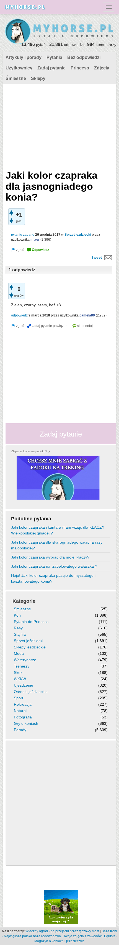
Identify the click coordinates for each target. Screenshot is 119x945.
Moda (19, 653)
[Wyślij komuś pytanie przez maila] (108, 257)
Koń (17, 615)
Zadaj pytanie (51, 68)
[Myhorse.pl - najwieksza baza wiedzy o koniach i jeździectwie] (59, 32)
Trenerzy (21, 666)
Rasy (18, 628)
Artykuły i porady (24, 57)
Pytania (54, 57)
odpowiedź (19, 315)
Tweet (96, 257)
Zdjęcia (101, 68)
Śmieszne (16, 78)
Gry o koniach (26, 723)
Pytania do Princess (31, 621)
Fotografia (23, 717)
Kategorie (23, 601)
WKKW (20, 679)
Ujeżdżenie (23, 685)
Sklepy (38, 78)
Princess (80, 68)
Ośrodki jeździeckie (31, 691)
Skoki (18, 672)
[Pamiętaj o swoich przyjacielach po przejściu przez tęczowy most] (61, 906)
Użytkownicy (19, 68)
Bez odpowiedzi (83, 57)
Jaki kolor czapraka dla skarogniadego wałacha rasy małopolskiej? (56, 545)
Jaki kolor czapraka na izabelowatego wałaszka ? (54, 566)
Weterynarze (25, 660)
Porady (20, 730)
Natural (20, 710)
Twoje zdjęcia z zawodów (82, 936)
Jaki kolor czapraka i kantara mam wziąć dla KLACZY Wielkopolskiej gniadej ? (57, 530)
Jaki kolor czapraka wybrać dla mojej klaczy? (50, 557)
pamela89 (87, 315)
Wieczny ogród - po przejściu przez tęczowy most (62, 931)
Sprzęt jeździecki (77, 235)
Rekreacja (23, 704)
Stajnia (20, 634)
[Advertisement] (59, 125)
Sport (18, 698)
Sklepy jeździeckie (30, 647)
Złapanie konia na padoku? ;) (30, 451)
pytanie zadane (22, 235)
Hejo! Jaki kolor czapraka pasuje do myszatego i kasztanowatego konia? (53, 578)
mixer (35, 240)
